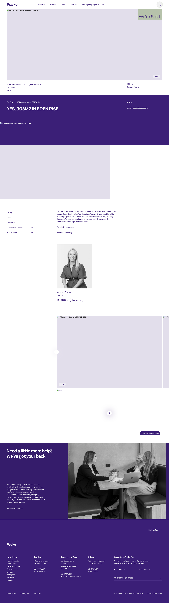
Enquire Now (12, 232)
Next (56, 352)
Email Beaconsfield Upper (71, 576)
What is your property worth (92, 4)
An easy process (13, 508)
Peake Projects (13, 561)
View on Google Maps (150, 433)
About (63, 4)
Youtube (10, 580)
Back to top (153, 530)
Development (157, 593)
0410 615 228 (62, 300)
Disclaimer (37, 594)
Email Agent (76, 300)
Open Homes (12, 563)
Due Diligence (25, 594)
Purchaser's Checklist (15, 227)
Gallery (9, 213)
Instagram (11, 574)
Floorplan (11, 222)
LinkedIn (10, 572)
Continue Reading (64, 233)
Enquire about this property (137, 108)
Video (9, 217)
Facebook (10, 577)
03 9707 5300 (39, 569)
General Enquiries (14, 566)
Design (150, 593)
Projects (52, 4)
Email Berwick (39, 571)
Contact (73, 4)
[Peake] (19, 5)
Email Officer (93, 571)
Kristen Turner (64, 292)
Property (41, 4)
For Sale (10, 102)
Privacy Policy (11, 594)
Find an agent (12, 569)
